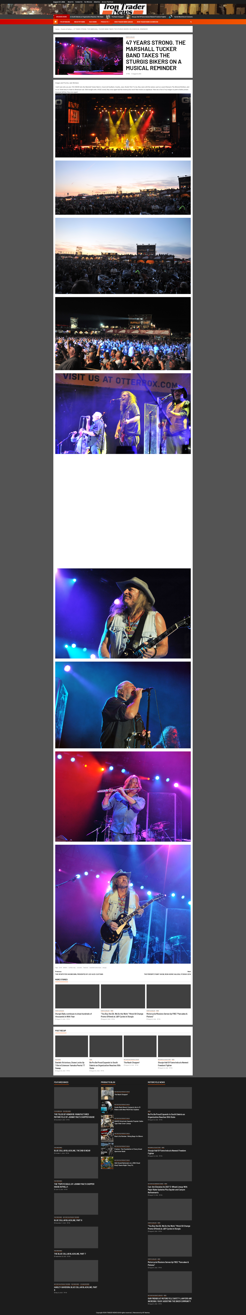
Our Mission (88, 2)
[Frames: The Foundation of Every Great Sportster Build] (107, 1149)
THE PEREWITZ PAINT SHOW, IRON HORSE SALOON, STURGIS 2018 (167, 973)
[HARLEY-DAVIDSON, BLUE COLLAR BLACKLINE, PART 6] (76, 1271)
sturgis (104, 967)
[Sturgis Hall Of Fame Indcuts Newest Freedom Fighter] (174, 1046)
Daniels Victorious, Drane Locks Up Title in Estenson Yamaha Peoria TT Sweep (109, 17)
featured (85, 967)
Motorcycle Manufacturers (155, 1183)
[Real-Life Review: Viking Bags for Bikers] (107, 1135)
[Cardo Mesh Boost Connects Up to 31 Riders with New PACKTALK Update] (107, 1107)
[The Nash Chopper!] (140, 1046)
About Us (71, 2)
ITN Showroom (58, 1111)
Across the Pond (107, 2)
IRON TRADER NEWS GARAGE (123, 22)
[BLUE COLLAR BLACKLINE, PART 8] (76, 1204)
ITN (129, 74)
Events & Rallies (130, 37)
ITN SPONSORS (65, 22)
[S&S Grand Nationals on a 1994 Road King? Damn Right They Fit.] (107, 1163)
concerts (79, 967)
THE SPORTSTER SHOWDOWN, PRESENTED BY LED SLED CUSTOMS (79, 973)
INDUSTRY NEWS (79, 22)
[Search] (191, 22)
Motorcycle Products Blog (131, 1059)
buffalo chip (72, 967)
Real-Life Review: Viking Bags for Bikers (128, 1136)
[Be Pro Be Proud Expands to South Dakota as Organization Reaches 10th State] (105, 1046)
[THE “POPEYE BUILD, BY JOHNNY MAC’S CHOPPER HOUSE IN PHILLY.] (76, 1167)
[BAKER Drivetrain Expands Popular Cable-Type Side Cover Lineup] (107, 1121)
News (112, 1010)
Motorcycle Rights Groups (155, 1295)
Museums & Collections (164, 1059)
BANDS (65, 967)
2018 (60, 967)
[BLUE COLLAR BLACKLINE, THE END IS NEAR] (76, 1134)
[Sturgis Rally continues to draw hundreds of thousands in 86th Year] (77, 996)
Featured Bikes (67, 1111)
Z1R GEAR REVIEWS (84, 1284)
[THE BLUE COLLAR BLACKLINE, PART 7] (76, 1237)
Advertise (97, 2)
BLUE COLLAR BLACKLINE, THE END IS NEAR (72, 1150)
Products (104, 22)
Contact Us (78, 2)
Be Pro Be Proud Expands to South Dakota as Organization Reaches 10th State (167, 17)
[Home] (55, 22)
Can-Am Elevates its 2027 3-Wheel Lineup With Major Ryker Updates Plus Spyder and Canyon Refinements (167, 1189)
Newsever (136, 1313)
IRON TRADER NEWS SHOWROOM (147, 22)
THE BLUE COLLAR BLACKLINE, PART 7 (70, 1253)
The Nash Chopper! (132, 1062)
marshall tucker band (95, 967)
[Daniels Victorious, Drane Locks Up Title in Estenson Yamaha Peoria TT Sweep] (71, 1046)
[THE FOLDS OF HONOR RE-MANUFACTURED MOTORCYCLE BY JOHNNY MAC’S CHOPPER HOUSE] (76, 1098)
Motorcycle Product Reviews (71, 1217)
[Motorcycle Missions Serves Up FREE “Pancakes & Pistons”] (169, 996)
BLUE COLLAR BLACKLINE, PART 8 (68, 1220)
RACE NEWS (93, 22)
